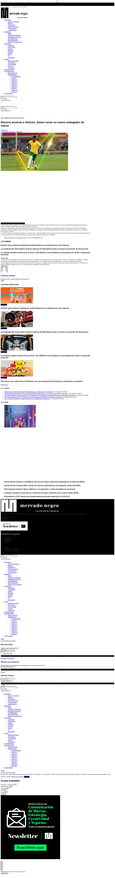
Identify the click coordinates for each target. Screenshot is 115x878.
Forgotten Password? (7, 658)
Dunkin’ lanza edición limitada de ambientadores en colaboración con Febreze (35, 245)
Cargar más (4, 258)
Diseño (10, 49)
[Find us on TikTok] (3, 639)
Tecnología (11, 68)
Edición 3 (14, 81)
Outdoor (10, 52)
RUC (2, 790)
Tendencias (11, 25)
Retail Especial (12, 73)
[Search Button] (16, 97)
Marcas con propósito (15, 42)
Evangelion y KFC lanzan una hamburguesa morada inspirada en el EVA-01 (37, 496)
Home (2, 118)
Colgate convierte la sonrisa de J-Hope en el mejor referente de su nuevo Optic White (41, 493)
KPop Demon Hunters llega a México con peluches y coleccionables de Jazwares (39, 489)
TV (9, 56)
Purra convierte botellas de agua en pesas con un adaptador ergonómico (27, 399)
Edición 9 (14, 92)
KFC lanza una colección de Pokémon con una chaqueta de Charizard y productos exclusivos (42, 381)
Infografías (11, 57)
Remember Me (7, 654)
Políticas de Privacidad (11, 551)
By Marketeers (16, 76)
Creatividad (11, 47)
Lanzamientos (12, 30)
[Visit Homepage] (14, 18)
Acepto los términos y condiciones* (14, 871)
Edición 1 (14, 78)
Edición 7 (14, 88)
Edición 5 (14, 85)
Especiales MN (9, 71)
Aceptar (27, 776)
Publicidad (7, 44)
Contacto (7, 547)
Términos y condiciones (11, 549)
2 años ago (4, 130)
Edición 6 (14, 87)
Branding (10, 51)
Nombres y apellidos (7, 785)
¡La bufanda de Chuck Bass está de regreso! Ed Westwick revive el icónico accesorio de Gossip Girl (45, 249)
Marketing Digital (13, 61)
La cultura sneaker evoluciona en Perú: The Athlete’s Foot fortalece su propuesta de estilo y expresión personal (39, 395)
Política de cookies (17, 777)
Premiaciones (12, 28)
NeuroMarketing (13, 40)
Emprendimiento (13, 27)
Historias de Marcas (14, 35)
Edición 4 (14, 83)
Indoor (10, 54)
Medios (10, 23)
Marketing (7, 32)
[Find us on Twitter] (2, 639)
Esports (10, 66)
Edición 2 (14, 80)
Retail (10, 33)
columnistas (81, 514)
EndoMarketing (12, 39)
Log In (3, 672)
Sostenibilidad (8, 69)
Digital (6, 59)
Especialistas (8, 93)
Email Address (5, 786)
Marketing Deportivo (14, 37)
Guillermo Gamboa (8, 276)
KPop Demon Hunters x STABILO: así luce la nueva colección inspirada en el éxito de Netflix (44, 482)
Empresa (4, 788)
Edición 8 (14, 90)
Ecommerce (11, 63)
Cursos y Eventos (13, 21)
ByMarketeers (12, 75)
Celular (3, 792)
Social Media (12, 64)
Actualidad (7, 20)
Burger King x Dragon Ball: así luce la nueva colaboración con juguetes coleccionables (42, 485)
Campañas (11, 45)
